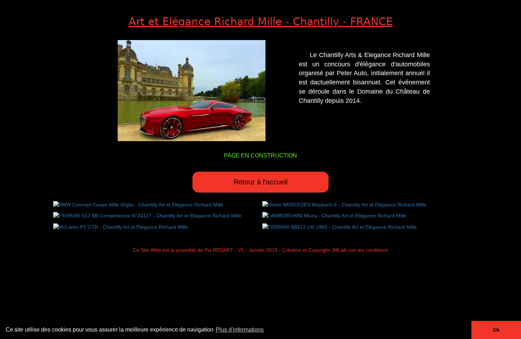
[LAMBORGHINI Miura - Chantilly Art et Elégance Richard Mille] (334, 215)
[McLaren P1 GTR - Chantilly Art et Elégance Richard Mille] (120, 226)
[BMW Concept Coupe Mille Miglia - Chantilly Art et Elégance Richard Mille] (138, 204)
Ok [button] (496, 330)
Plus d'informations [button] (240, 330)
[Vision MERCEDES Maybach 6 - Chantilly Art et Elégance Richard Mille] (344, 204)
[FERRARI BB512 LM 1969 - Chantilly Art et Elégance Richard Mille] (339, 226)
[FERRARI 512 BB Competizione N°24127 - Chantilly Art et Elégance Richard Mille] (147, 215)
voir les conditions (368, 250)
